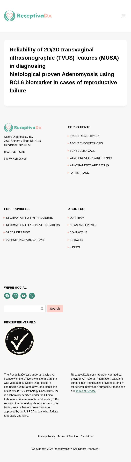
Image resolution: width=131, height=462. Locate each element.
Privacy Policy (46, 436)
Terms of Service (86, 391)
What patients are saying (89, 165)
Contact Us (79, 232)
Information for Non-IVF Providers (32, 225)
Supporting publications (25, 239)
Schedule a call (82, 150)
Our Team (77, 217)
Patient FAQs (79, 172)
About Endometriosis (86, 143)
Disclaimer (87, 436)
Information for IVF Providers (29, 217)
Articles (76, 239)
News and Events (83, 225)
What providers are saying (91, 158)
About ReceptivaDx (84, 135)
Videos (75, 247)
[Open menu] (124, 15)
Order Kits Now (17, 232)
